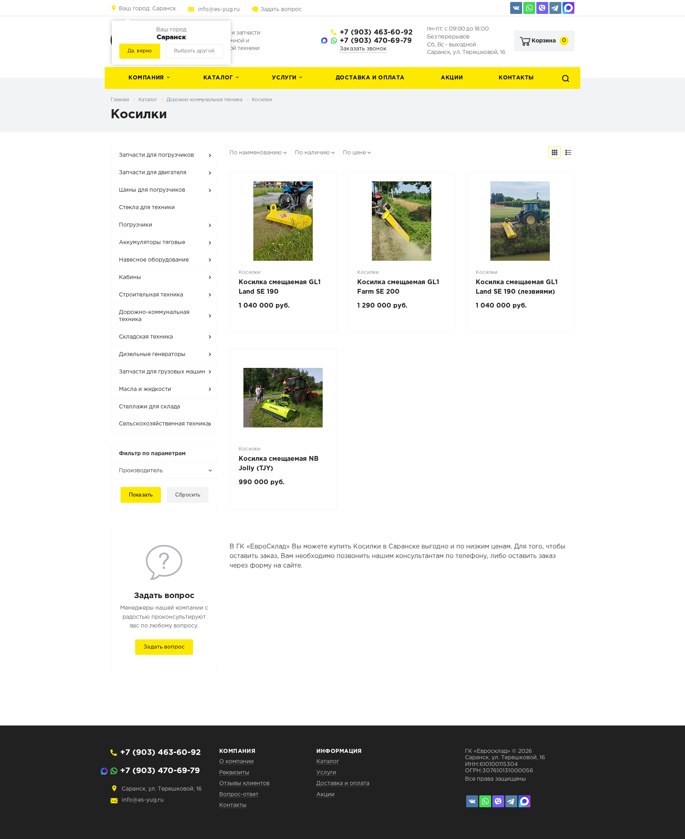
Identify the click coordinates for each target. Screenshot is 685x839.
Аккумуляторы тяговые (152, 242)
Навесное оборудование (154, 260)
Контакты (516, 77)
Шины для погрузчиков (152, 190)
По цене (354, 152)
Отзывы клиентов (244, 783)
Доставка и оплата (370, 77)
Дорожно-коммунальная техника (205, 100)
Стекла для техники (147, 207)
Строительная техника (151, 294)
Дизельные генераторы (152, 354)
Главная (120, 100)
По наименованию (256, 152)
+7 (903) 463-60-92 (376, 32)
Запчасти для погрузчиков (156, 155)
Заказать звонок (363, 48)
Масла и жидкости (145, 389)
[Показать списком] (568, 152)
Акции (452, 77)
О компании (236, 761)
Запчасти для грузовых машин (162, 371)
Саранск (147, 8)
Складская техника (146, 337)
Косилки (262, 100)
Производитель (141, 470)
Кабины (130, 277)
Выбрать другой (194, 51)
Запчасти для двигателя (152, 172)
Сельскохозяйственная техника (164, 423)
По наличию (312, 152)
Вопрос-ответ (238, 794)
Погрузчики (135, 225)
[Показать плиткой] (555, 152)
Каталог (218, 77)
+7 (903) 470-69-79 (376, 41)
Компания (146, 77)
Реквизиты (234, 772)
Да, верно (140, 51)
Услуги (284, 77)
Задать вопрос (281, 9)
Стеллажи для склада (149, 406)
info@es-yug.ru (219, 9)
